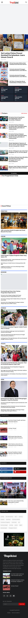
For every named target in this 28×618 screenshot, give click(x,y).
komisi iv (20, 516)
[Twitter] (7, 596)
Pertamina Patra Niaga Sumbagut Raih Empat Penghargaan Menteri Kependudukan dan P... (11, 296)
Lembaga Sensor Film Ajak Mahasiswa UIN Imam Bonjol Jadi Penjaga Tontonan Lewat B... (14, 339)
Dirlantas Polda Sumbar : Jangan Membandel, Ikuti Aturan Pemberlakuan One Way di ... (14, 260)
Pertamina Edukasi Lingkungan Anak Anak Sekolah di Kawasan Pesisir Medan (12, 331)
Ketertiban (8, 519)
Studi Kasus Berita (16, 519)
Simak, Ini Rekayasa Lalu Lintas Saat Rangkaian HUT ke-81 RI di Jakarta (18, 151)
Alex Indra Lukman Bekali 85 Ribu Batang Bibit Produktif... (16, 501)
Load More (14, 173)
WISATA (3, 343)
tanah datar (14, 522)
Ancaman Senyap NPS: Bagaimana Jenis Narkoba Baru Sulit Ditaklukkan (14, 403)
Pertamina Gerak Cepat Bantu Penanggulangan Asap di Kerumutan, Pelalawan (17, 119)
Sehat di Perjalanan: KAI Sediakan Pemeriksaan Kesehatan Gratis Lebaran (14, 374)
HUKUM (3, 236)
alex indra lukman (9, 516)
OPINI (2, 379)
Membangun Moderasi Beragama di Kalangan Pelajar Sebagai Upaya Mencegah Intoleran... (12, 410)
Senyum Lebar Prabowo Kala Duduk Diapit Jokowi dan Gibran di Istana (18, 167)
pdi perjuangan (4, 528)
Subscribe (22, 604)
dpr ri (16, 516)
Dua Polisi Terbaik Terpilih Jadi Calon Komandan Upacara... (16, 421)
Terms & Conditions (16, 612)
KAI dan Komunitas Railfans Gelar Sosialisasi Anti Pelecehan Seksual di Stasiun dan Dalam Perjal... (18, 64)
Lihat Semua (24, 113)
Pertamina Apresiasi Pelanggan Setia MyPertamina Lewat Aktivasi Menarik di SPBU (18, 70)
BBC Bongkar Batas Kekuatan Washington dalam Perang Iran (15, 437)
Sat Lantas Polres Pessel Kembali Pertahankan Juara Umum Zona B (13, 55)
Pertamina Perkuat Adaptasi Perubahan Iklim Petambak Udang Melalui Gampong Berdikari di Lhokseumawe (18, 127)
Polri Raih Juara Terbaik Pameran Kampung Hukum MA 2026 (13, 263)
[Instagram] (10, 596)
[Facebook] (4, 596)
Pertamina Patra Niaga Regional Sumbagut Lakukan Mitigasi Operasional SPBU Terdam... (12, 303)
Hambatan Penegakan (5, 522)
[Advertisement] (14, 18)
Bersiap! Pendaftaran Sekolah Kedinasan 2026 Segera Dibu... (15, 453)
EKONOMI (3, 272)
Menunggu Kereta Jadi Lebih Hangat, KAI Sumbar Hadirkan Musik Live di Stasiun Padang (14, 371)
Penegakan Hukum (13, 528)
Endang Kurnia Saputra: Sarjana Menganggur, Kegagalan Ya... (17, 580)
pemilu (16, 525)
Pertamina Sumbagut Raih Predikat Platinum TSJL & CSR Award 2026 (13, 299)
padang (2, 516)
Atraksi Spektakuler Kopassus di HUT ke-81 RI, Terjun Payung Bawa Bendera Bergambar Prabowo (18, 144)
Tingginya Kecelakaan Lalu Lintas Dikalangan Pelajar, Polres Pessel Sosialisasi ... (13, 267)
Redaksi (8, 612)
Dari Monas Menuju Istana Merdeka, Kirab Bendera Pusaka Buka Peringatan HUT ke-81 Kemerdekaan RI (18, 159)
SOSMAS (3, 308)
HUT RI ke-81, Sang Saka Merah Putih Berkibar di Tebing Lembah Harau (18, 83)
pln (19, 522)
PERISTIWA (4, 211)
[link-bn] (14, 539)
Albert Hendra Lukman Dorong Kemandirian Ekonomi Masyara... (16, 444)
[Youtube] (13, 596)
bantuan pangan (4, 525)
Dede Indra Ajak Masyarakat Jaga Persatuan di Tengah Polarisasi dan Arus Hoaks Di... (13, 335)
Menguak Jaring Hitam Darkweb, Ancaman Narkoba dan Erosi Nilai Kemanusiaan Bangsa (13, 407)
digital (20, 525)
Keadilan (2, 519)
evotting (11, 525)
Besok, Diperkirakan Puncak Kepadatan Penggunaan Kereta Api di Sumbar (12, 367)
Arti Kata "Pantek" (12, 428)
